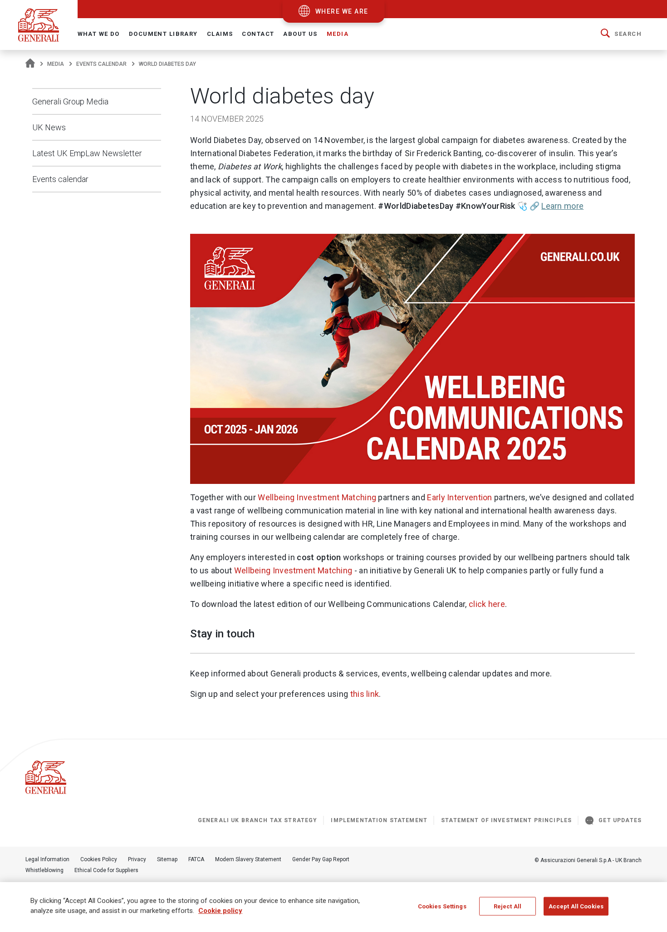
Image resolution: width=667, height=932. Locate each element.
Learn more (562, 206)
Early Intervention (459, 497)
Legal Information (47, 859)
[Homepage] (30, 64)
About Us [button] (300, 33)
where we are (341, 11)
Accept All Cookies (576, 906)
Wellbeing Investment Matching (317, 497)
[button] (621, 34)
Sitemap (167, 859)
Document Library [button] (163, 33)
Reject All (507, 906)
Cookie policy (220, 911)
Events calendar (101, 64)
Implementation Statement (379, 820)
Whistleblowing (44, 870)
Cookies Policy (98, 859)
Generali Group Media (70, 101)
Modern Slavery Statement (248, 859)
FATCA (196, 859)
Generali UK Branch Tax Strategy (258, 820)
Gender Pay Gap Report (320, 859)
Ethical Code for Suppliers (106, 870)
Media (55, 64)
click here (487, 604)
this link (364, 694)
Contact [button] (258, 33)
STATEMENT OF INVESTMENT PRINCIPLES (506, 820)
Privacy (137, 859)
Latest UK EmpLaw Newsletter (87, 153)
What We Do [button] (99, 33)
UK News (49, 127)
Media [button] (337, 33)
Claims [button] (220, 33)
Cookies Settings (442, 906)
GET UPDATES (620, 820)
